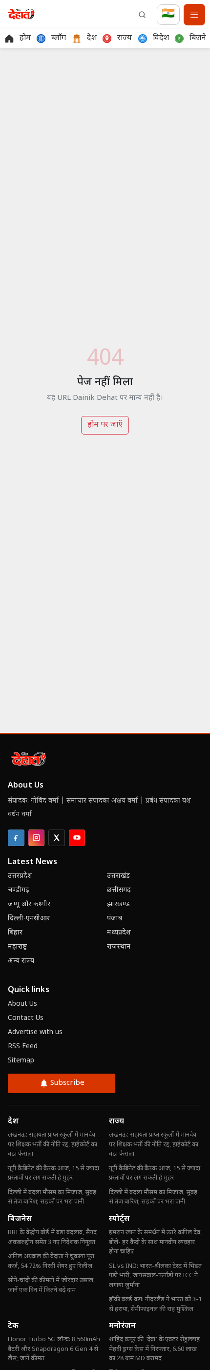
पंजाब (114, 918)
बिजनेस (20, 1219)
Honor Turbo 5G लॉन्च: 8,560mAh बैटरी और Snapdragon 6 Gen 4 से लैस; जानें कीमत (54, 1349)
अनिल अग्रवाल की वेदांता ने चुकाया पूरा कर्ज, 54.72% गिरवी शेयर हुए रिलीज (51, 1261)
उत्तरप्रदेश (20, 876)
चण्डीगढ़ (18, 890)
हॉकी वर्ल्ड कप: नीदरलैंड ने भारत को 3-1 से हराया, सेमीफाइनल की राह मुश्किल (155, 1304)
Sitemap (21, 1060)
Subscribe (67, 1083)
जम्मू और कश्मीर (29, 904)
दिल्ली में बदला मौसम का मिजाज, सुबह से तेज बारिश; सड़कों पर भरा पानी (52, 1197)
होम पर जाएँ (105, 425)
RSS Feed (23, 1046)
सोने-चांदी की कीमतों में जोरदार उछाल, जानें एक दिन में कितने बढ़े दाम (51, 1285)
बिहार (15, 932)
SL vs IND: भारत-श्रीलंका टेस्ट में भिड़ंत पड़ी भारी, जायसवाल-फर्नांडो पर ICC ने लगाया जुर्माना (155, 1275)
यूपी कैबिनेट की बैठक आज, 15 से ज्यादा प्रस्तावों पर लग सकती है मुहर (53, 1173)
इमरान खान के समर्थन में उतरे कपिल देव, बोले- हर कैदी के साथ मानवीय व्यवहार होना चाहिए (155, 1242)
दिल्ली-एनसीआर (29, 918)
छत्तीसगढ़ (119, 890)
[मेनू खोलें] (194, 14)
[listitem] (16, 838)
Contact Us (25, 1018)
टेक (13, 1326)
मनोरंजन (122, 1326)
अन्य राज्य (21, 961)
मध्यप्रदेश (119, 932)
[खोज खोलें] (142, 14)
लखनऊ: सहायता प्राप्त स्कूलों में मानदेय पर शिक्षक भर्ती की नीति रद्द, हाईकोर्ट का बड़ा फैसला (52, 1144)
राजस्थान (118, 947)
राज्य (116, 1122)
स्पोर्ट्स (119, 1219)
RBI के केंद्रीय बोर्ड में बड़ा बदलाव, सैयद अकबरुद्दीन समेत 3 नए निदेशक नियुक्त (52, 1237)
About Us (22, 1004)
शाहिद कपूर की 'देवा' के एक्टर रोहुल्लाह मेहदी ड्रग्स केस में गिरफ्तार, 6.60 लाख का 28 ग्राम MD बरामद (154, 1349)
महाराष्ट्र (17, 947)
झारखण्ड (118, 904)
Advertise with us (35, 1032)
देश (13, 1122)
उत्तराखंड (118, 876)
